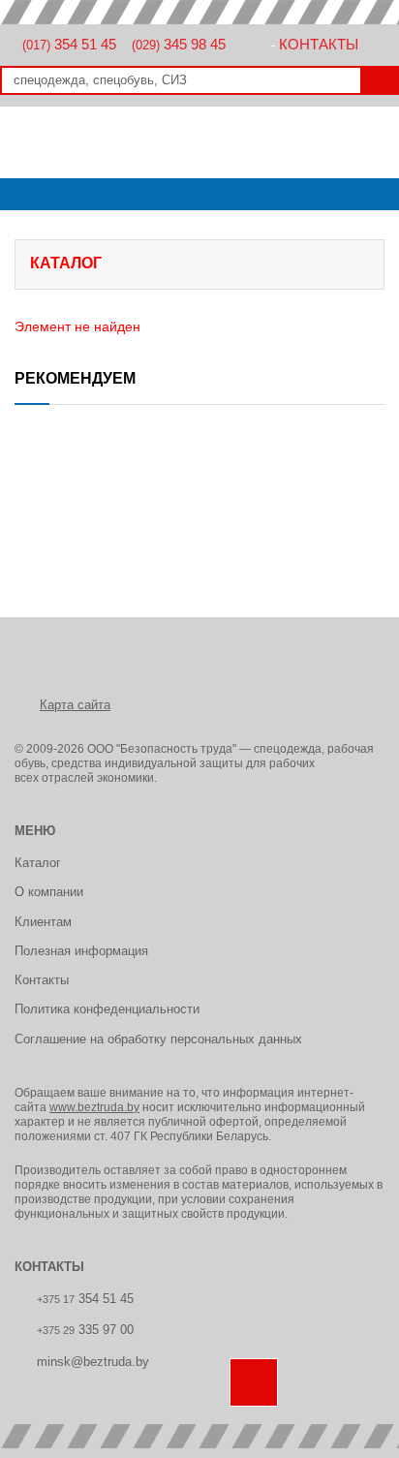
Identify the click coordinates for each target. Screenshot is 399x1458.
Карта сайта (75, 705)
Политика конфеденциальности (107, 1009)
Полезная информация (81, 951)
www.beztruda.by (94, 1107)
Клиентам (43, 922)
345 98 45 (179, 44)
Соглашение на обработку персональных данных (158, 1039)
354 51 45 (69, 44)
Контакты (318, 44)
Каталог (38, 862)
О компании (49, 891)
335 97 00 (85, 1329)
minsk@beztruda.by (93, 1361)
